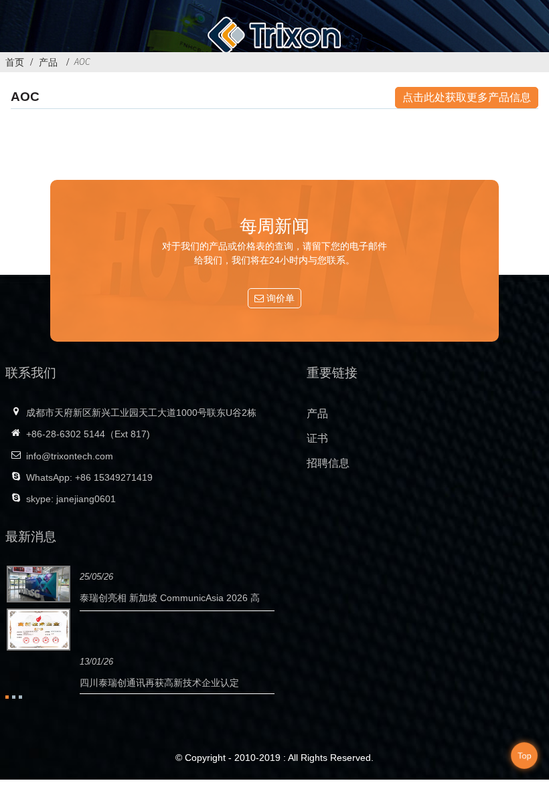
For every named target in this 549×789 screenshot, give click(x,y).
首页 (14, 62)
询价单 (280, 298)
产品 (48, 62)
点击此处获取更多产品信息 (466, 97)
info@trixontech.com (69, 456)
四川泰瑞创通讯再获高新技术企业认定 (159, 682)
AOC (82, 61)
